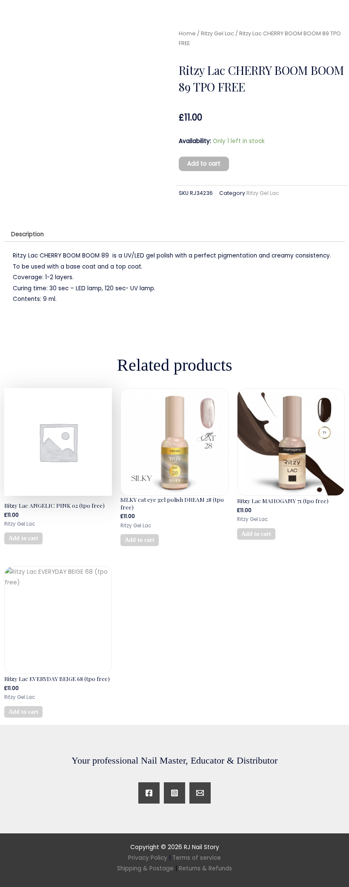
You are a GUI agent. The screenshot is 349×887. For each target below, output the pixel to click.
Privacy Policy (147, 858)
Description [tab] (27, 234)
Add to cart (203, 164)
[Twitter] (200, 793)
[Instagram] (174, 793)
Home (187, 33)
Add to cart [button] (23, 538)
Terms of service (196, 858)
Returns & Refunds (205, 868)
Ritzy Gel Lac (217, 33)
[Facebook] (149, 793)
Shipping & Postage (147, 868)
